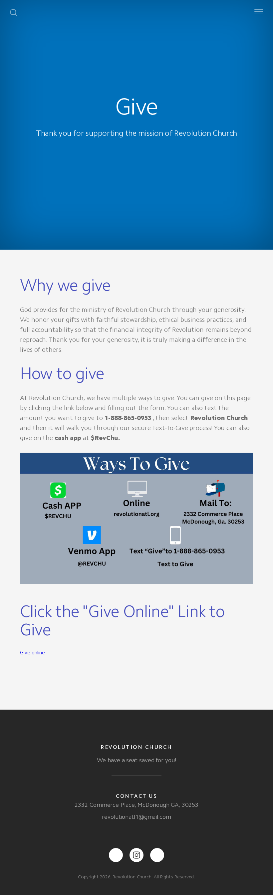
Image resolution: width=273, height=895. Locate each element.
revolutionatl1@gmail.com (136, 816)
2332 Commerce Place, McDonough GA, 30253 (136, 804)
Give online (32, 652)
